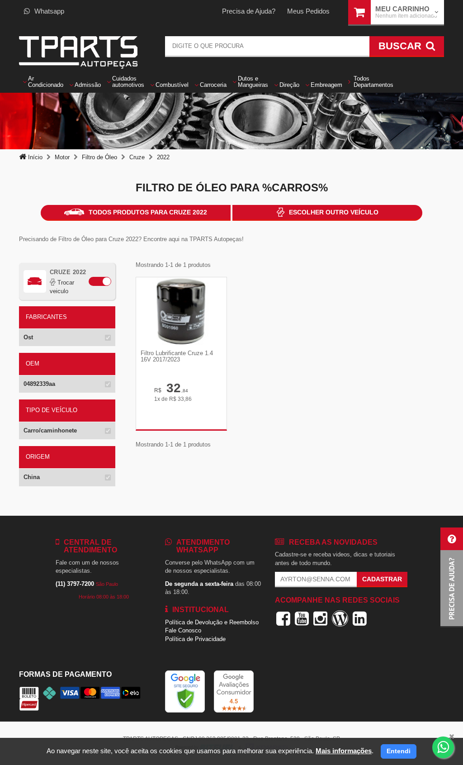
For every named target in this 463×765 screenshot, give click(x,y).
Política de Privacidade (195, 639)
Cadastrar (382, 579)
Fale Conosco (183, 630)
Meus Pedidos (308, 11)
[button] (451, 577)
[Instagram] (320, 618)
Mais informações (344, 751)
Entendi (399, 751)
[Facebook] (283, 618)
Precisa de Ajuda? (248, 11)
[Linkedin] (359, 618)
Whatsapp (49, 11)
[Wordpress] (340, 618)
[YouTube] (301, 618)
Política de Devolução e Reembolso (212, 622)
